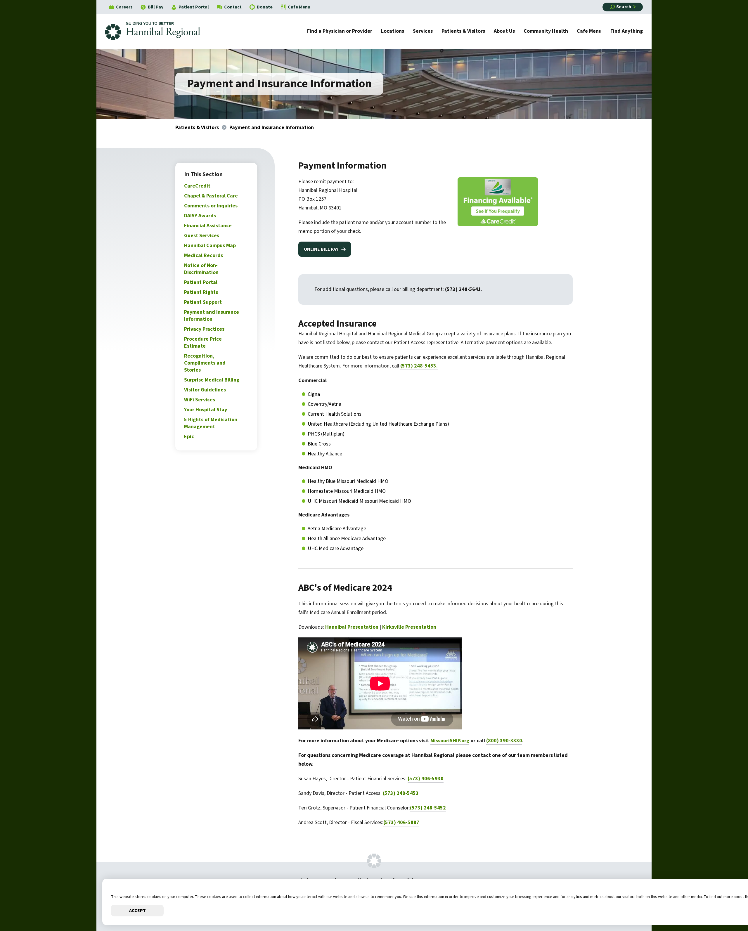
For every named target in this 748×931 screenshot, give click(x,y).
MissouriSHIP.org (449, 740)
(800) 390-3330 (504, 740)
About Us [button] (504, 31)
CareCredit (197, 186)
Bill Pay (155, 7)
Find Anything (626, 31)
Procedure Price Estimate (203, 342)
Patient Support (203, 302)
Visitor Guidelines (205, 389)
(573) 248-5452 (428, 808)
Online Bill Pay (321, 249)
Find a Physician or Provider (339, 31)
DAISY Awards (200, 215)
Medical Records (203, 255)
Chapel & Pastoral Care (211, 196)
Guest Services (201, 235)
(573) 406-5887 (401, 822)
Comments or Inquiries (211, 205)
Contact (233, 7)
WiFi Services (199, 399)
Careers (124, 7)
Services (423, 31)
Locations (392, 31)
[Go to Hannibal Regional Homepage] (157, 31)
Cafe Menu (299, 7)
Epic (189, 436)
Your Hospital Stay (205, 409)
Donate (265, 7)
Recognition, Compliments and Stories (205, 363)
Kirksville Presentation (409, 627)
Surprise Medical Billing (211, 380)
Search (623, 7)
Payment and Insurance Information (211, 315)
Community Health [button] (546, 31)
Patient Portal (194, 7)
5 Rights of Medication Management (210, 423)
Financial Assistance (208, 225)
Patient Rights (201, 292)
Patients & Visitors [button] (463, 31)
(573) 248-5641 (463, 289)
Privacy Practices (204, 329)
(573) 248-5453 (401, 793)
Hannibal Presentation (351, 627)
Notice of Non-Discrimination (201, 269)
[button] (726, 909)
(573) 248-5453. (419, 366)
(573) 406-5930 (426, 778)
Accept (137, 910)
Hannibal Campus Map (210, 245)
